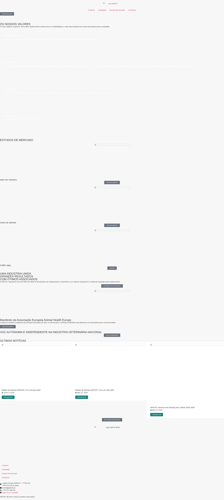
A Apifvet (91, 10)
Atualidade (102, 10)
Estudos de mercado (117, 10)
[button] (2, 20)
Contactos (132, 10)
